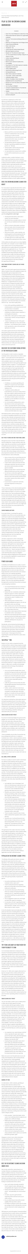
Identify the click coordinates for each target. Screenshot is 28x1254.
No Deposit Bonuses (10, 72)
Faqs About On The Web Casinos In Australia (16, 65)
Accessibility (9, 63)
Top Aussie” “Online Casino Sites (14, 75)
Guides (7, 91)
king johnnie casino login (13, 214)
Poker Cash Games (10, 46)
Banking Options (10, 60)
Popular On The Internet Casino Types (15, 53)
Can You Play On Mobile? (12, 86)
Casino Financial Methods (12, 44)
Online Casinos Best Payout (12, 58)
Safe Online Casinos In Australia (13, 73)
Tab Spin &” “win (10, 47)
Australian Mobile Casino (12, 77)
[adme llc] (14, 3)
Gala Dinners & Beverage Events (14, 70)
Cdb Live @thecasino (11, 68)
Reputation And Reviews (12, 66)
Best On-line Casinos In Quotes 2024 (14, 61)
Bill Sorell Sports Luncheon (12, 51)
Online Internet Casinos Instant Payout (15, 49)
